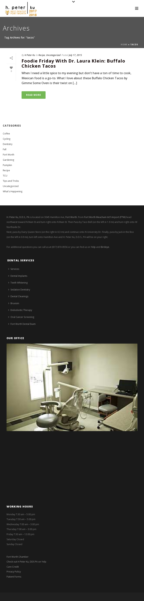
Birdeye (105, 247)
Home (124, 44)
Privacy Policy (14, 571)
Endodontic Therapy (21, 310)
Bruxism (14, 303)
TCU (5, 175)
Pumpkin (7, 165)
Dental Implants (18, 276)
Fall (4, 149)
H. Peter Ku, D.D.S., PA (18, 217)
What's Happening (12, 191)
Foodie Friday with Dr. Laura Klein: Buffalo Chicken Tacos (73, 63)
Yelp (93, 247)
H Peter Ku (30, 55)
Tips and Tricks (11, 180)
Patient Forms (14, 576)
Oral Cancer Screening (22, 317)
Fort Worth (8, 154)
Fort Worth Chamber (17, 556)
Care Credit (13, 566)
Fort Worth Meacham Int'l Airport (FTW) (104, 217)
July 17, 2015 (75, 55)
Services (14, 269)
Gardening (8, 159)
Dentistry (7, 144)
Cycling (6, 138)
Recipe (41, 55)
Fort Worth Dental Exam (23, 324)
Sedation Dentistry (20, 289)
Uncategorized (53, 55)
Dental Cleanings (19, 296)
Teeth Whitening (19, 282)
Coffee (6, 133)
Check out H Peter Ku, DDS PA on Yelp (26, 561)
